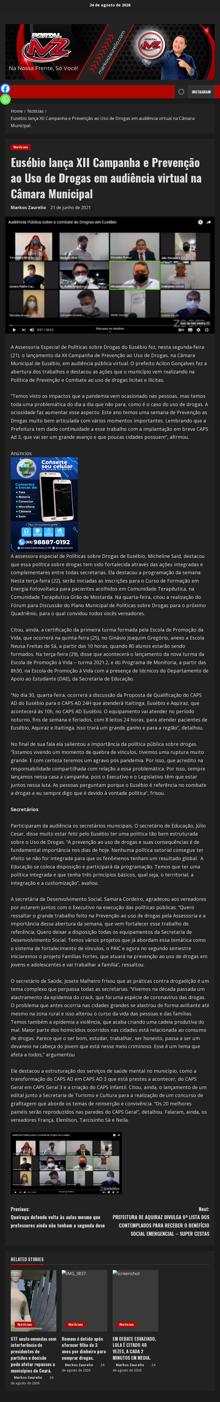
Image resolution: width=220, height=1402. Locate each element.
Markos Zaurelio (28, 207)
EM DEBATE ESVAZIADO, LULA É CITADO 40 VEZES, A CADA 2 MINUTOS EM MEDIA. (134, 1348)
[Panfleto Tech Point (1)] (44, 504)
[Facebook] (5, 88)
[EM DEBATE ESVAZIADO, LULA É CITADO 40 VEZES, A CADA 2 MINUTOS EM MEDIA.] (135, 1301)
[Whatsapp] (5, 99)
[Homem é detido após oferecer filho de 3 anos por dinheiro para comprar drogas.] (84, 1301)
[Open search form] (169, 92)
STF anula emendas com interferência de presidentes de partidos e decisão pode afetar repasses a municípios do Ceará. (33, 1354)
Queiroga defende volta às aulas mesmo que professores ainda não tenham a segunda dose (58, 1217)
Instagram (201, 92)
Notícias (20, 147)
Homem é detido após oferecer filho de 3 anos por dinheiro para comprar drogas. (84, 1348)
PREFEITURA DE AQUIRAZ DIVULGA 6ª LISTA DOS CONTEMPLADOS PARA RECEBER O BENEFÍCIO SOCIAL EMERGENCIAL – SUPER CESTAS (161, 1221)
